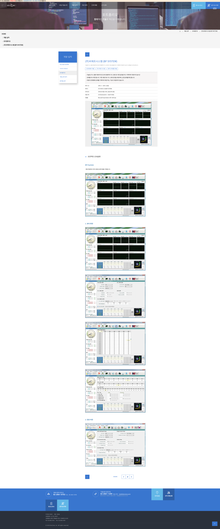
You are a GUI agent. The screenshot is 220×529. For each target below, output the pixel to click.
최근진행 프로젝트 (64, 64)
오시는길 (157, 496)
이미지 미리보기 (64, 68)
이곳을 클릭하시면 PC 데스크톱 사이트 (31, 0)
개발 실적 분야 (63, 77)
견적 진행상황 (168, 496)
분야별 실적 (63, 81)
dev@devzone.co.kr (125, 494)
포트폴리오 (195, 31)
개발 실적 (186, 31)
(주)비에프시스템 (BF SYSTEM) (209, 31)
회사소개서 (199, 5)
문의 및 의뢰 (214, 5)
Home (4, 34)
